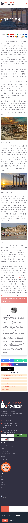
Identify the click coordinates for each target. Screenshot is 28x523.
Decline (12, 520)
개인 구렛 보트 (4, 484)
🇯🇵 (13, 37)
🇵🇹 (8, 34)
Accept (4, 520)
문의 (2, 295)
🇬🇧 (8, 37)
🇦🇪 (16, 34)
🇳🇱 (21, 34)
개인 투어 (3, 482)
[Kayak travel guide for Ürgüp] (14, 467)
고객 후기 (3, 490)
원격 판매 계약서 (4, 456)
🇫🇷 (18, 37)
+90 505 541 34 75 (7, 420)
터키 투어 (21, 277)
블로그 (2, 492)
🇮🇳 (23, 37)
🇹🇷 (11, 34)
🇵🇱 (21, 37)
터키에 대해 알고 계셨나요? (7, 451)
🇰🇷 (23, 34)
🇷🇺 (26, 34)
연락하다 (3, 495)
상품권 (2, 448)
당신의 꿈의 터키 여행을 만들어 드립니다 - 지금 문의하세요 (14, 300)
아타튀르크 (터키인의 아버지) (7, 446)
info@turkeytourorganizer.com (10, 423)
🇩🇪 (11, 37)
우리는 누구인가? (5, 459)
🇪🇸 (16, 37)
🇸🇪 (26, 37)
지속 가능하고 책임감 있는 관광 (8, 454)
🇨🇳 (13, 34)
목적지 (2, 479)
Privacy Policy (8, 516)
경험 (2, 487)
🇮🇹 (18, 34)
